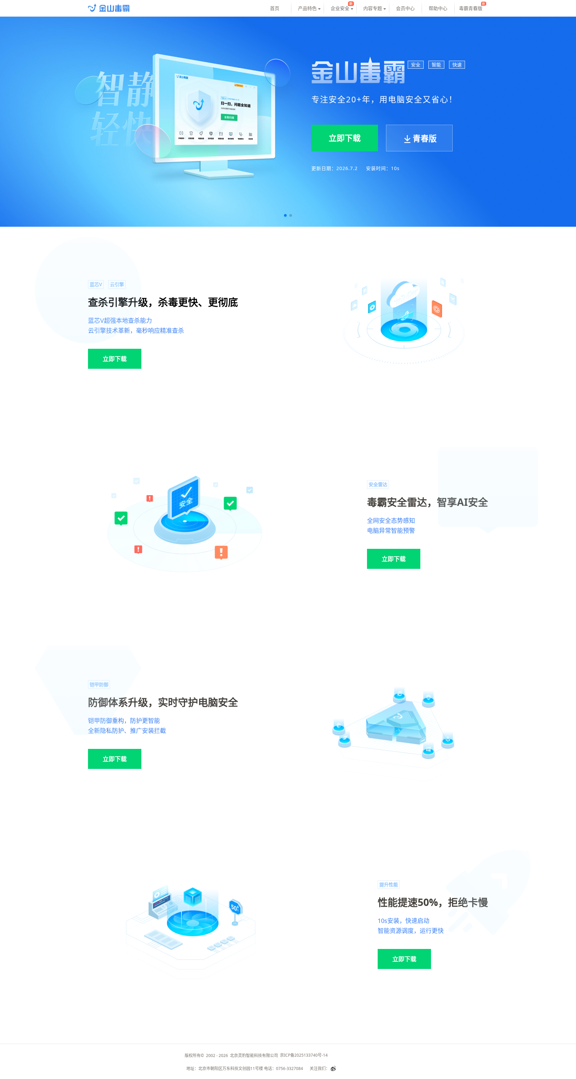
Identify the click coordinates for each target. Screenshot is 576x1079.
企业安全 (340, 8)
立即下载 (115, 359)
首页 (274, 8)
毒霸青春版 (470, 8)
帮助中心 (438, 8)
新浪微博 (333, 1068)
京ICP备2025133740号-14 (305, 1055)
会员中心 (405, 8)
